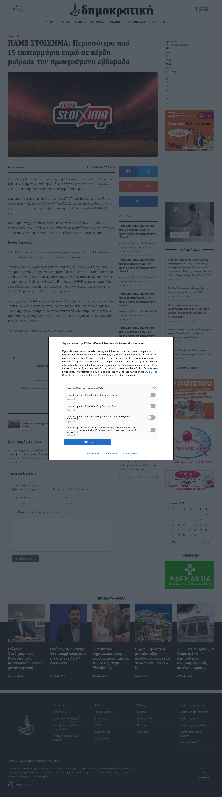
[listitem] (111, 387)
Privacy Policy (129, 453)
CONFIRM (88, 442)
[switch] (151, 395)
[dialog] (111, 398)
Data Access (111, 453)
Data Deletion (93, 453)
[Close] (167, 343)
